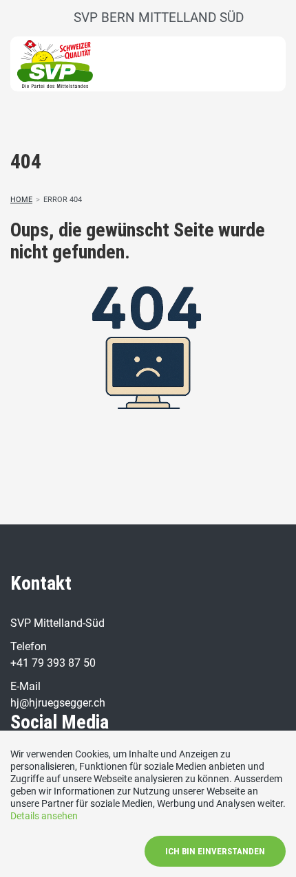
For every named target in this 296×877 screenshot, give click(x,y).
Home (21, 199)
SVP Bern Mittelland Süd (159, 17)
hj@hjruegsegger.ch (57, 702)
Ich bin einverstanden (215, 851)
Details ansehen (44, 815)
